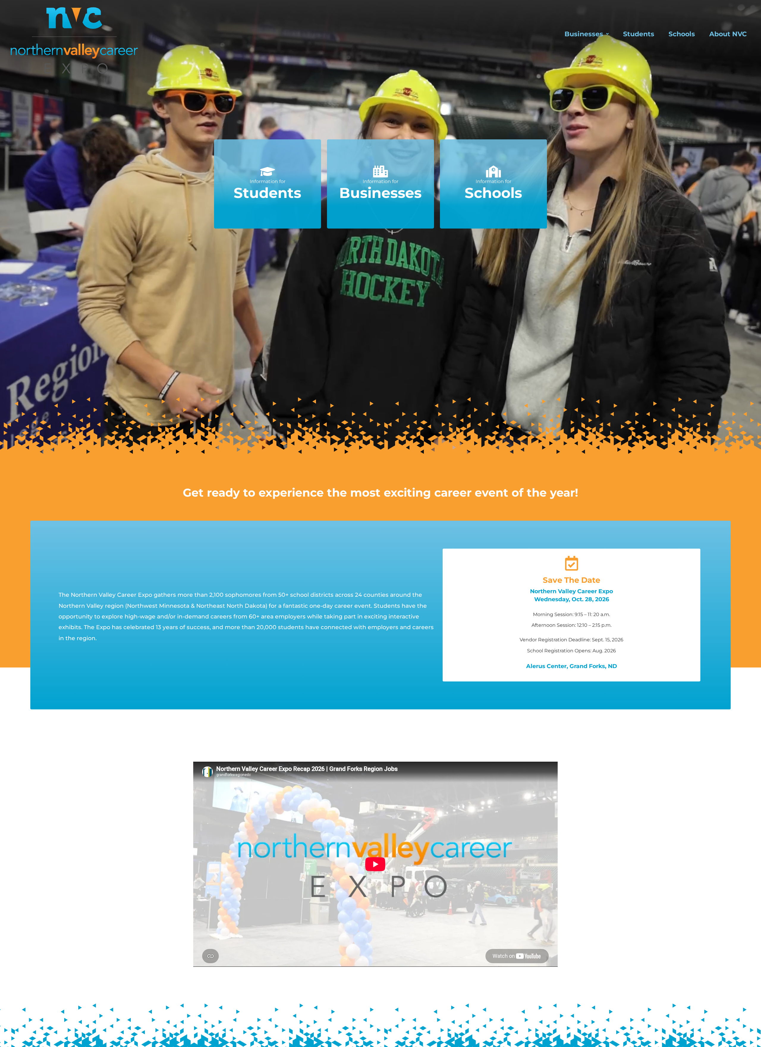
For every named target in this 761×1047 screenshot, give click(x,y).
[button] (586, 33)
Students (638, 34)
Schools (682, 34)
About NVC (728, 34)
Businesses (584, 34)
